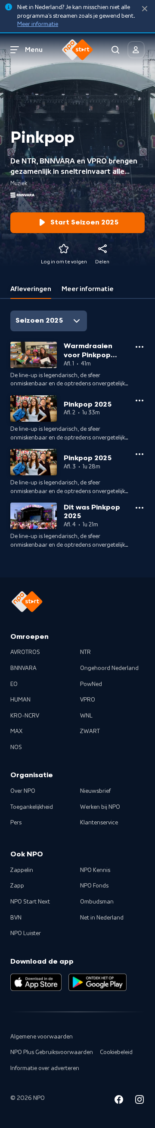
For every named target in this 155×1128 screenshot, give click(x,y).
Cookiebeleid (116, 1052)
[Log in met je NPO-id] (136, 49)
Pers (16, 823)
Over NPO (22, 791)
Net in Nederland (102, 918)
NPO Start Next (30, 902)
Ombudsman (97, 902)
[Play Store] (97, 982)
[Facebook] (119, 1101)
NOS (16, 747)
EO (14, 684)
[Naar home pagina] (77, 49)
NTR (85, 652)
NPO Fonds (94, 886)
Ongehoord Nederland (109, 668)
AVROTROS (25, 652)
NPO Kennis (95, 870)
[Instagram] (139, 1101)
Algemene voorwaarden (41, 1037)
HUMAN (20, 700)
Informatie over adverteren (44, 1068)
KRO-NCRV (24, 716)
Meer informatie (37, 24)
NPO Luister (25, 933)
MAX (16, 731)
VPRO (87, 700)
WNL (86, 716)
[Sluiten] (145, 8)
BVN (16, 918)
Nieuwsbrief (95, 791)
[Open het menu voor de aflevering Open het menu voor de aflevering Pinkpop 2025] (139, 400)
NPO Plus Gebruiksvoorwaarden (51, 1052)
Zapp (17, 886)
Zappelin (21, 870)
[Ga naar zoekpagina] (115, 49)
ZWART (90, 731)
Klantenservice (99, 823)
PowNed (91, 684)
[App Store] (36, 982)
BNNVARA (23, 668)
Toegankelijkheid (31, 807)
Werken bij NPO (100, 807)
